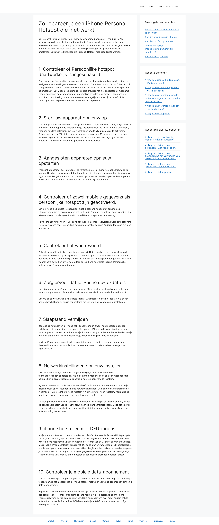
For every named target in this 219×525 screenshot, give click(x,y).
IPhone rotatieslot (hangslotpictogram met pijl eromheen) (159, 48)
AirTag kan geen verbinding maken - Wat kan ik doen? (159, 138)
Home (141, 6)
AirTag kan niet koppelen (157, 113)
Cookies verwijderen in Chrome (161, 37)
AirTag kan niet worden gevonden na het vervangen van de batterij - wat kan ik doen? (162, 98)
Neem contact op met (168, 6)
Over (151, 6)
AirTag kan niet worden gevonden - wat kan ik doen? (160, 146)
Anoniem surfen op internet (159, 41)
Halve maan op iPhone (156, 56)
